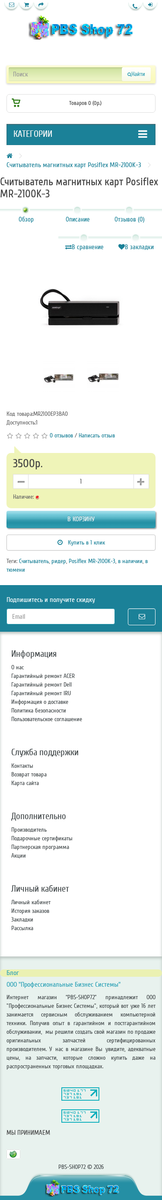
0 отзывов (61, 435)
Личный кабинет (31, 902)
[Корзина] (26, 6)
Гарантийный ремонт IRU (41, 693)
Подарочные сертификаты (42, 838)
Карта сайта (25, 783)
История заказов (30, 911)
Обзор (26, 219)
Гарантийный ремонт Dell (41, 684)
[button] (150, 6)
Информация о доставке (39, 702)
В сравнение (88, 247)
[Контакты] (11, 6)
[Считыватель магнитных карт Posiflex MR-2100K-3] (81, 304)
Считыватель (34, 561)
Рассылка (22, 928)
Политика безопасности (38, 710)
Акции (18, 855)
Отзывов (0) (129, 219)
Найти (138, 74)
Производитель (29, 829)
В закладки (139, 247)
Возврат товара (29, 774)
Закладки (22, 919)
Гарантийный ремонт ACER (43, 676)
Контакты (22, 765)
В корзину (81, 519)
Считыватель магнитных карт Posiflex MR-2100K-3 (73, 165)
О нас (17, 667)
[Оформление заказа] (41, 6)
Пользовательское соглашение (46, 719)
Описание (78, 219)
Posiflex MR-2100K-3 (92, 561)
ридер (58, 561)
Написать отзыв (97, 435)
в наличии (130, 561)
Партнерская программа (40, 847)
